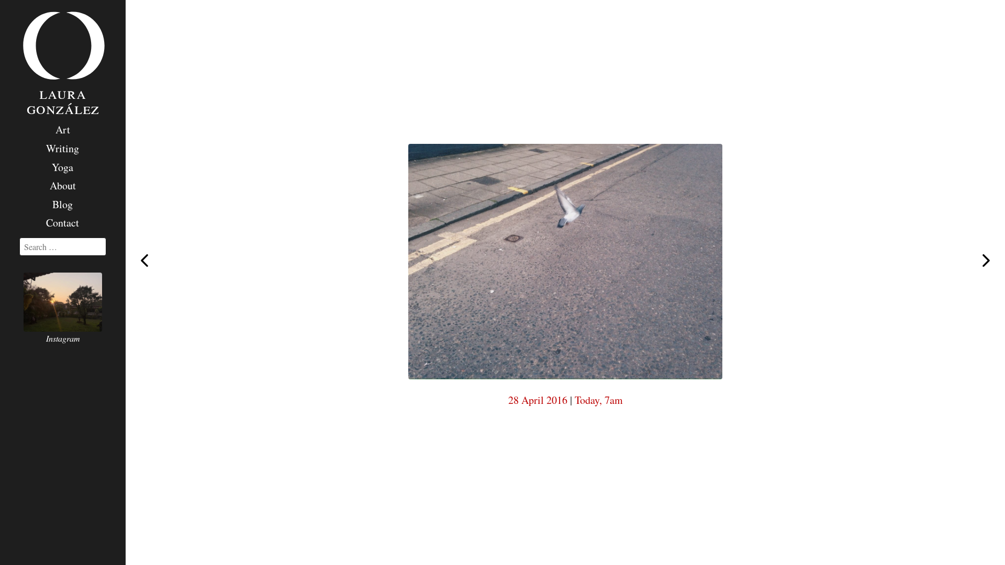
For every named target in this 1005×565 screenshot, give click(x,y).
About (63, 185)
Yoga (62, 167)
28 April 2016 (537, 400)
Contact (62, 223)
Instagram (63, 338)
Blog (62, 204)
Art (62, 129)
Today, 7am (599, 400)
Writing (62, 148)
